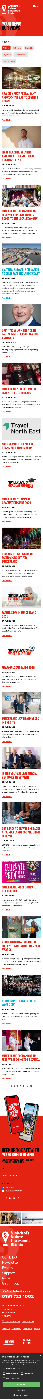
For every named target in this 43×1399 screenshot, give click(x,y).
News (6, 1278)
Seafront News (9, 61)
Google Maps (28, 1321)
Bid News (10, 1188)
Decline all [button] (21, 1390)
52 (31, 1086)
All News (6, 48)
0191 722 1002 (18, 1296)
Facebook (27, 1328)
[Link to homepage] (11, 9)
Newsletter (10, 1262)
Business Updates (14, 1191)
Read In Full (7, 120)
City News (7, 54)
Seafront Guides (20, 54)
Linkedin (6, 1328)
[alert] (21, 1376)
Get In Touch (11, 1283)
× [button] (40, 1355)
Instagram (16, 1328)
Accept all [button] (21, 1384)
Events (7, 1267)
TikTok (37, 1328)
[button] (21, 1395)
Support (8, 1272)
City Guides (29, 48)
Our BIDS (9, 1257)
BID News (17, 48)
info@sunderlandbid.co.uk (16, 1290)
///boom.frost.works (11, 1321)
